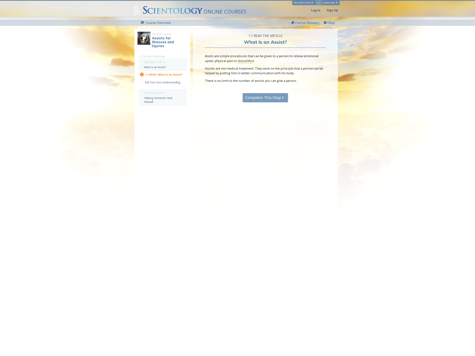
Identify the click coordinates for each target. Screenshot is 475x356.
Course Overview (153, 56)
